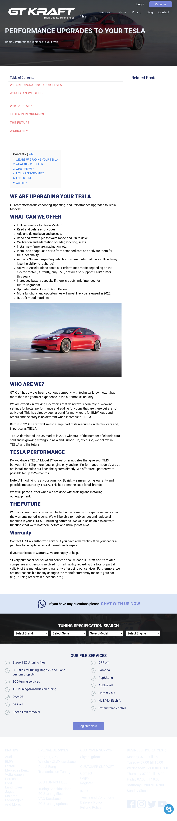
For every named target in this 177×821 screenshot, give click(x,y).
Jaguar (10, 792)
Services (104, 12)
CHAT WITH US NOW (120, 603)
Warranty (19, 131)
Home (8, 42)
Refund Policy (90, 807)
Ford (8, 783)
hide (31, 154)
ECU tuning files (50, 794)
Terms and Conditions (97, 797)
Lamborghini (14, 800)
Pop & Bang (47, 767)
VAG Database (49, 799)
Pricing (136, 12)
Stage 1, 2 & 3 (48, 757)
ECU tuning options (53, 804)
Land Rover (13, 787)
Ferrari (10, 766)
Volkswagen (14, 774)
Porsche (11, 779)
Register (160, 4)
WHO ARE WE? (21, 106)
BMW (9, 762)
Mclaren (11, 796)
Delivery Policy (91, 802)
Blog (150, 12)
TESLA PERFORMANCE (27, 114)
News (122, 12)
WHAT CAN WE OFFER (27, 93)
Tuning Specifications (54, 789)
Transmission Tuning (54, 772)
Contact (163, 12)
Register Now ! (88, 726)
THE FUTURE (20, 122)
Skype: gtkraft (90, 757)
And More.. (13, 804)
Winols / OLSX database (57, 762)
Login (140, 4)
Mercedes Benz (17, 770)
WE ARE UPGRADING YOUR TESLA (36, 85)
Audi (8, 757)
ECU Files (83, 14)
